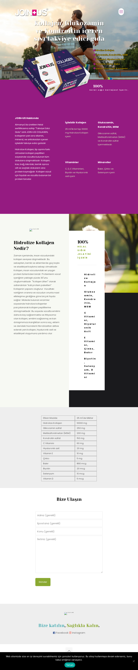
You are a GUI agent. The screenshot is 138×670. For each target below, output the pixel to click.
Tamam (70, 665)
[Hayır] (133, 661)
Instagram (78, 632)
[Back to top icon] (69, 650)
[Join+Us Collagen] (31, 12)
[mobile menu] (121, 12)
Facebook (62, 632)
